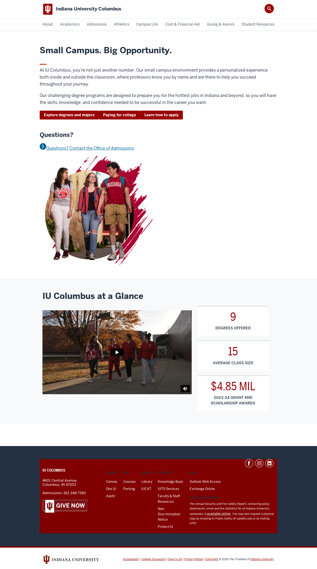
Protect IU (165, 527)
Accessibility (131, 559)
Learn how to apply (161, 114)
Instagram (259, 463)
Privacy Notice (193, 559)
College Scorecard (153, 559)
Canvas (111, 482)
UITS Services (168, 489)
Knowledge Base (170, 482)
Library (146, 482)
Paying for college (119, 114)
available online (219, 514)
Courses (129, 482)
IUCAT (146, 489)
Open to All (175, 559)
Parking (129, 489)
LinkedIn (269, 463)
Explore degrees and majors (69, 114)
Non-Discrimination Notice (169, 514)
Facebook (249, 463)
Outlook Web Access (205, 482)
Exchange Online (202, 489)
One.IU (111, 489)
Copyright (211, 559)
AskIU (110, 496)
